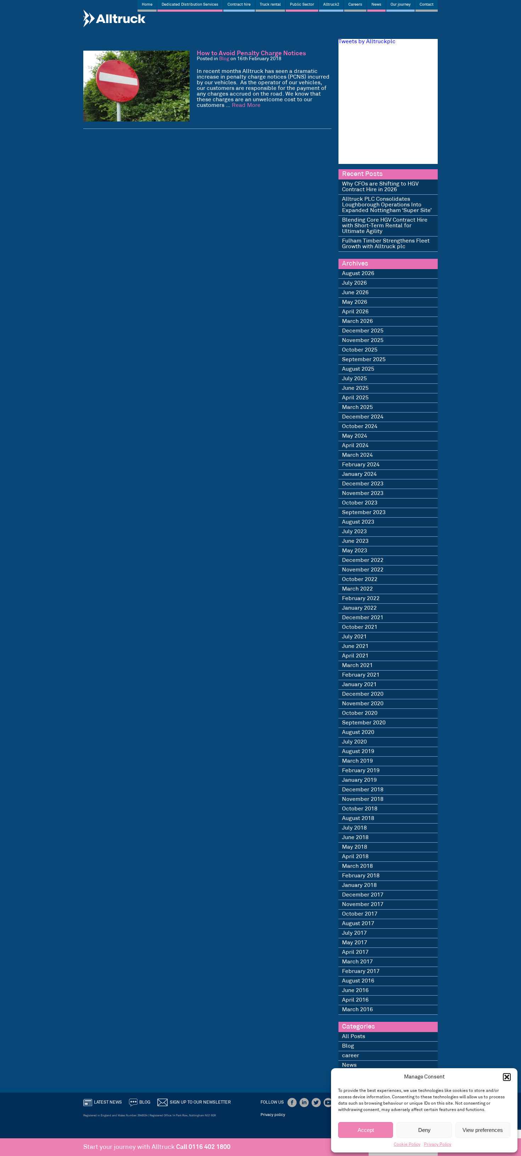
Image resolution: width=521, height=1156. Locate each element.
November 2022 (362, 570)
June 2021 (355, 646)
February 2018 (361, 875)
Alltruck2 (331, 4)
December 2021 (362, 617)
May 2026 (354, 302)
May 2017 (354, 942)
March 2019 (357, 761)
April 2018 (355, 856)
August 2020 (358, 732)
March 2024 (357, 455)
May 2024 (354, 436)
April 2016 (355, 1000)
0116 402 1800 (209, 1147)
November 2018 (362, 799)
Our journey (400, 4)
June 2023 (355, 541)
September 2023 (364, 512)
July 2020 (354, 742)
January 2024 (359, 474)
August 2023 (358, 522)
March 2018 (357, 866)
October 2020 (359, 713)
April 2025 (355, 397)
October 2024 (359, 426)
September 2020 (364, 722)
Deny (424, 1130)
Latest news (108, 1102)
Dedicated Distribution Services (190, 4)
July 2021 (354, 636)
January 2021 (359, 684)
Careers (355, 4)
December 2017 (362, 895)
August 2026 (358, 273)
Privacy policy (272, 1115)
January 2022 (359, 608)
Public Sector (302, 4)
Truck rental (270, 4)
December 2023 (362, 483)
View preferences (483, 1130)
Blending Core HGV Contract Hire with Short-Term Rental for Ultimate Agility (384, 225)
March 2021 (357, 665)
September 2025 (364, 359)
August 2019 (358, 751)
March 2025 (357, 407)
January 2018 (359, 885)
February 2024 (361, 464)
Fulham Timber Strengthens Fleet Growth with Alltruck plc (386, 243)
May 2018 (354, 847)
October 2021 (359, 627)
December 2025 (362, 331)
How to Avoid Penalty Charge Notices (251, 53)
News (376, 4)
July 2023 (354, 531)
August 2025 (358, 369)
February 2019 (361, 770)
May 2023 (354, 550)
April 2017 (355, 952)
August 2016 (358, 981)
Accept (366, 1130)
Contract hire (239, 4)
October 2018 (359, 809)
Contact (426, 4)
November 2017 (362, 904)
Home (147, 4)
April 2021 (355, 656)
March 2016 (357, 1009)
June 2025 (355, 388)
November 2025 (362, 340)
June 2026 (355, 292)
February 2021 (361, 675)
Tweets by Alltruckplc (367, 41)
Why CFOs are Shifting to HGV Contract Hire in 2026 (380, 186)
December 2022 (362, 560)
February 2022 (361, 598)
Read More (246, 105)
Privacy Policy (437, 1144)
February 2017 (361, 971)
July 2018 (354, 828)
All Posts (353, 1036)
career (350, 1055)
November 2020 (362, 703)
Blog (224, 59)
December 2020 (362, 694)
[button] (506, 1077)
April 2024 (355, 445)
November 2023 (362, 493)
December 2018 (362, 789)
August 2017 (358, 923)
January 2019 (359, 780)
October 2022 (359, 579)
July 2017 (354, 933)
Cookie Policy (407, 1144)
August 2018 (358, 818)
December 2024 (362, 417)
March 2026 (357, 321)
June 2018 (355, 837)
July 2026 (354, 283)
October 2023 (359, 503)
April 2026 (355, 311)
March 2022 (357, 589)
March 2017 (357, 961)
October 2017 (359, 914)
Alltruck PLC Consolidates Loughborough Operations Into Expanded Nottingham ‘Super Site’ (387, 205)
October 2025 (359, 350)
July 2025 (354, 378)
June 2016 (355, 990)
